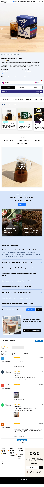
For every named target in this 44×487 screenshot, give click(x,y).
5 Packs (8, 87)
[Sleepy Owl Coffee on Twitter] (31, 472)
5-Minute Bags (4, 458)
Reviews (20, 450)
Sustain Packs (20, 454)
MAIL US (38, 309)
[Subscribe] (41, 467)
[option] (13, 99)
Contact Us (20, 458)
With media (26, 353)
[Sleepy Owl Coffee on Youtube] (40, 472)
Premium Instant (4, 454)
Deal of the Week (12, 453)
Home (2, 54)
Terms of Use (20, 460)
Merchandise (12, 455)
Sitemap (19, 464)
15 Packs (35, 87)
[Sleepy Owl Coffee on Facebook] (37, 472)
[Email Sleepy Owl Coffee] (34, 472)
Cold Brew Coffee (7, 54)
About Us (19, 452)
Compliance (20, 462)
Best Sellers (12, 450)
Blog (18, 466)
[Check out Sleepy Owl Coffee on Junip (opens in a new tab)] (24, 442)
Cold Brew (4, 456)
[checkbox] (27, 353)
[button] (5, 60)
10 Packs (22, 87)
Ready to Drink (4, 464)
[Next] (42, 29)
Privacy (18, 481)
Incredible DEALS (4, 451)
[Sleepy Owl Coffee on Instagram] (27, 472)
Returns (19, 456)
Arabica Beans (3, 461)
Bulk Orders (35, 1)
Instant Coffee (23, 1)
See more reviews (22, 440)
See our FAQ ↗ (31, 309)
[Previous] (2, 29)
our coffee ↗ (22, 204)
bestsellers (29, 1)
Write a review (39, 340)
